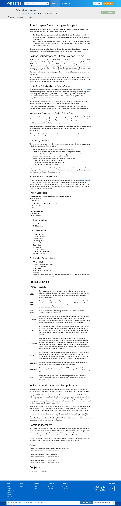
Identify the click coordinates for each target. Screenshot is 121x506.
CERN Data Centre (18, 505)
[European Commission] (111, 490)
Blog (21, 486)
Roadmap (9, 496)
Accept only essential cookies (102, 502)
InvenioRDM (29, 505)
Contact (8, 498)
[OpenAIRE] (103, 490)
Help (35, 486)
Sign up (108, 3)
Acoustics (44, 471)
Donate (66, 488)
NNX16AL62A (54, 454)
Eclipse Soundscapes (26, 10)
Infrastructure (10, 490)
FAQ (35, 488)
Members (22, 17)
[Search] (47, 3)
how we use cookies (38, 502)
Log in (98, 3)
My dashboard (66, 3)
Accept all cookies (86, 502)
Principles (9, 492)
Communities (55, 3)
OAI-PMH (50, 488)
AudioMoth (87, 89)
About (31, 17)
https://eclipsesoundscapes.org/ (27, 13)
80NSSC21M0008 (65, 448)
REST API (50, 486)
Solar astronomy (35, 471)
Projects (8, 494)
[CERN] (96, 490)
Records (12, 17)
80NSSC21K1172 (51, 460)
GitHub (66, 486)
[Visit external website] (71, 448)
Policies (8, 488)
